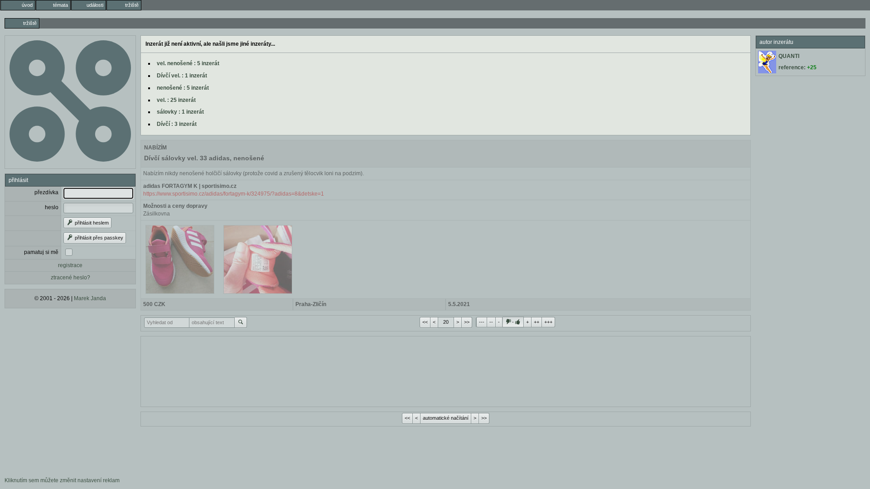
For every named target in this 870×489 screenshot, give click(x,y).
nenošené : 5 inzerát (183, 88)
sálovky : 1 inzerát (180, 112)
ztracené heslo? (70, 277)
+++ (548, 322)
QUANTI (788, 56)
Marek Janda (90, 298)
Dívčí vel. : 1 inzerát (182, 75)
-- (491, 322)
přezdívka (46, 192)
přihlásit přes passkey (98, 237)
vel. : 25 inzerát (176, 100)
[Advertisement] (445, 370)
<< (425, 322)
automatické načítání (446, 418)
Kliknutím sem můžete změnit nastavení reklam (62, 480)
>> (466, 322)
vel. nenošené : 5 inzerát (188, 63)
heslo (51, 207)
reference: (797, 67)
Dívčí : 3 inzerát (177, 124)
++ (536, 322)
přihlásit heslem (91, 222)
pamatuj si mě (41, 252)
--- (481, 322)
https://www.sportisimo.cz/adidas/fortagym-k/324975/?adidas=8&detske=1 (233, 194)
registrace (70, 265)
